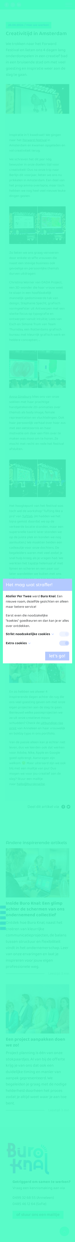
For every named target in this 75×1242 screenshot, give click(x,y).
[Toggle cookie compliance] (64, 643)
